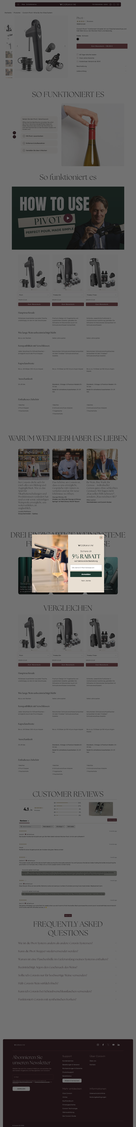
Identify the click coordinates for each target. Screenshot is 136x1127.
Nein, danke (86, 580)
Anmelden (86, 574)
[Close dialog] (101, 537)
